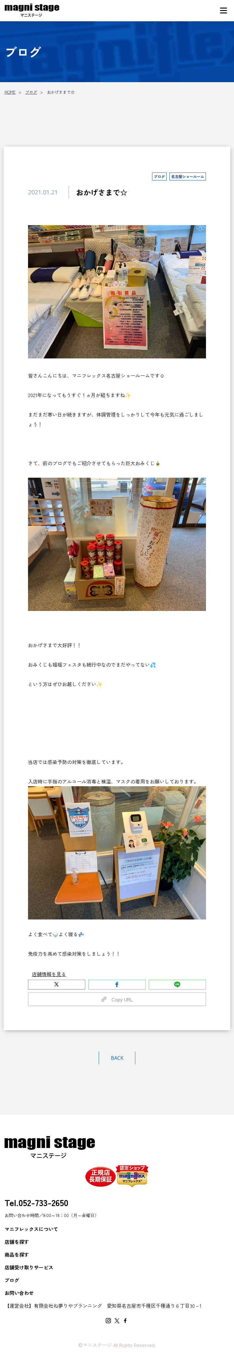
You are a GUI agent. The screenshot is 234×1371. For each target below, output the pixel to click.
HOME (10, 92)
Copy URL (120, 999)
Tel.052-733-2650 (36, 1202)
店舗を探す (17, 1241)
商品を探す (17, 1254)
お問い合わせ (19, 1292)
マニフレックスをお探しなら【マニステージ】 (32, 11)
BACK (117, 1058)
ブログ (31, 92)
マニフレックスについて (31, 1229)
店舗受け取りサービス (29, 1267)
